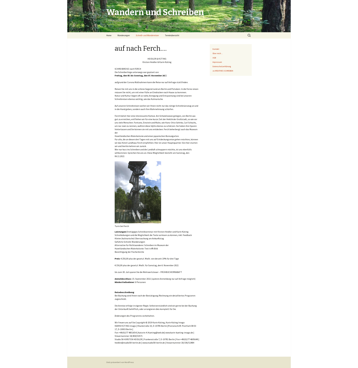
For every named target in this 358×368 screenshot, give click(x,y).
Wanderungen (123, 35)
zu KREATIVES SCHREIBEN (223, 70)
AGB (214, 57)
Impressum (217, 62)
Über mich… (218, 53)
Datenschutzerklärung (222, 66)
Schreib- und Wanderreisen (147, 35)
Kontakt (216, 49)
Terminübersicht (172, 35)
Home (108, 35)
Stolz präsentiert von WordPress (120, 362)
